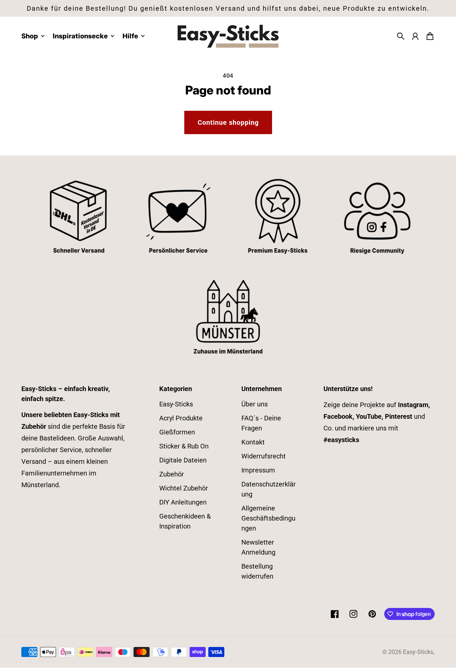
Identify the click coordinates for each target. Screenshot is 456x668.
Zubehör (171, 474)
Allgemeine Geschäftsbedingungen (268, 518)
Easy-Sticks (176, 404)
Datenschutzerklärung (268, 489)
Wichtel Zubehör (183, 488)
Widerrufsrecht (263, 456)
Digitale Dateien (183, 460)
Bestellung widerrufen (257, 571)
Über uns (254, 404)
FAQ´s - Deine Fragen (261, 423)
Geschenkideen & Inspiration (185, 521)
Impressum (258, 470)
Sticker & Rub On (184, 446)
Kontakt (253, 442)
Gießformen (177, 432)
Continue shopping (228, 122)
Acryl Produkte (181, 418)
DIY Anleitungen (183, 502)
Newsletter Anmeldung (258, 547)
